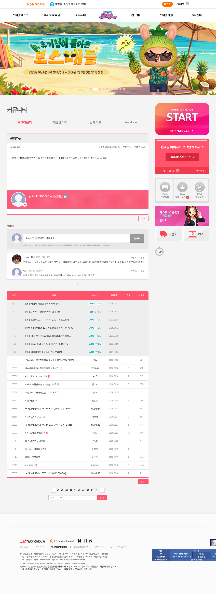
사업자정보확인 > (101, 556)
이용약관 (39, 546)
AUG (95, 376)
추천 (132, 257)
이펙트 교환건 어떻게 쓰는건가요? (42, 384)
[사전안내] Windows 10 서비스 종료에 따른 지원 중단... (49, 328)
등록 (137, 238)
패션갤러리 (60, 122)
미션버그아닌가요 (35, 416)
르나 (95, 360)
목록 (143, 218)
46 (79, 490)
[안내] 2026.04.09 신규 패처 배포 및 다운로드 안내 (47, 319)
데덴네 (95, 416)
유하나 (95, 392)
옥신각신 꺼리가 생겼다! (36, 449)
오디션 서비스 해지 (119, 546)
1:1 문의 (168, 234)
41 (58, 490)
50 (96, 490)
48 (88, 490)
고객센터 (197, 15)
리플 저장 (31, 400)
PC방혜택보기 (199, 195)
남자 (19, 147)
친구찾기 (136, 15)
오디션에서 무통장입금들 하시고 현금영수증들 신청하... (50, 360)
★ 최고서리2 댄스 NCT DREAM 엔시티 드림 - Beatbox (49, 425)
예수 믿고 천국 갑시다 (35, 441)
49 (92, 490)
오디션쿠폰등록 (165, 195)
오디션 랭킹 (166, 15)
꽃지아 (95, 384)
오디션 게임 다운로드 (182, 131)
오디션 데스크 (21, 15)
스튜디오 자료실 (51, 15)
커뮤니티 (81, 15)
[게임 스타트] (182, 115)
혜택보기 (200, 170)
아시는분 (31, 465)
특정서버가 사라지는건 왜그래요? (42, 392)
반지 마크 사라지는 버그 (37, 376)
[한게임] (36, 4)
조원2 (95, 441)
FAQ (196, 234)
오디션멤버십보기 (180, 195)
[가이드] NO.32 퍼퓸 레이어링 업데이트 (42, 311)
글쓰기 (143, 481)
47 (83, 490)
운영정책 (99, 546)
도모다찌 (95, 368)
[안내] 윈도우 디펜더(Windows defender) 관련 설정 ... (48, 336)
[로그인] (167, 4)
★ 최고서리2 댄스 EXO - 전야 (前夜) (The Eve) (45, 473)
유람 (95, 433)
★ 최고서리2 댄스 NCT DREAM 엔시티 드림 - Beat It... (49, 408)
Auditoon (131, 122)
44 (71, 490)
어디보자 (95, 465)
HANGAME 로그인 (182, 157)
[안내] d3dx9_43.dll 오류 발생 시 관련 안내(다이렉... (47, 344)
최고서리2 (95, 408)
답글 (142, 257)
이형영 (95, 449)
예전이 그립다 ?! (32, 457)
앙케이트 (95, 122)
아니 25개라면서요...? (36, 433)
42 (62, 490)
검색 (102, 497)
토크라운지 (24, 122)
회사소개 (24, 546)
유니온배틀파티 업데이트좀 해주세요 (43, 368)
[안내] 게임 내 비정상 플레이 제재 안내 (42, 303)
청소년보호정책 (81, 546)
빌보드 (95, 400)
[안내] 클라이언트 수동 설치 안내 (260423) (43, 352)
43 (66, 490)
